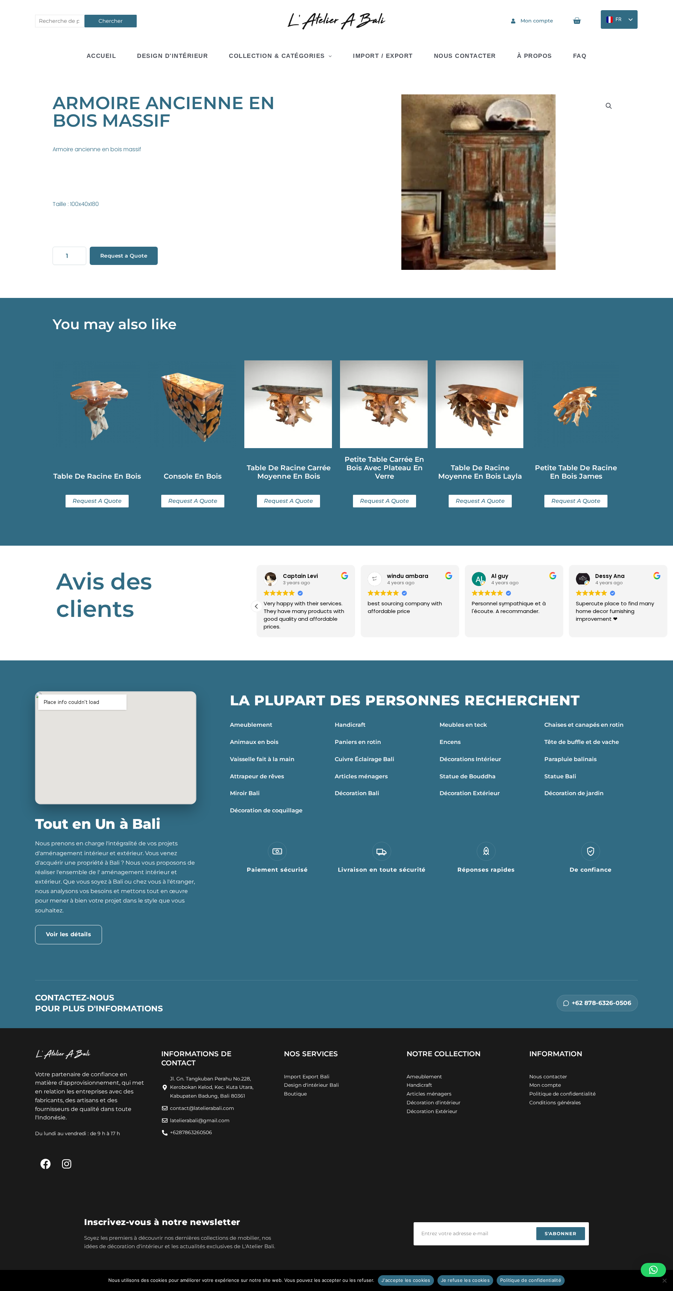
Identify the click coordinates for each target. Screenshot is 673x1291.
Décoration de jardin (574, 793)
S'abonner (561, 1233)
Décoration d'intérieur (434, 1102)
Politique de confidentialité (530, 1280)
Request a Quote (123, 255)
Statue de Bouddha (468, 776)
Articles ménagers (361, 776)
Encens (450, 742)
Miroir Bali (245, 793)
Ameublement (251, 724)
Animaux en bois (254, 742)
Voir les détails (68, 934)
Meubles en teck (463, 724)
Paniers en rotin (358, 742)
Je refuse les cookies (465, 1280)
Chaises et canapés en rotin (584, 724)
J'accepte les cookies (405, 1280)
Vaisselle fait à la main (262, 759)
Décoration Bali (357, 793)
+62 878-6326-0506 (601, 1002)
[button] (609, 106)
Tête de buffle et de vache (581, 742)
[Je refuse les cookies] (664, 1280)
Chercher (110, 21)
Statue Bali (560, 776)
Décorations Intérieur (470, 759)
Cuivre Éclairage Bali (364, 759)
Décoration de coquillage (266, 810)
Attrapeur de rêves (257, 776)
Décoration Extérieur (470, 793)
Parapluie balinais (570, 759)
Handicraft (350, 724)
